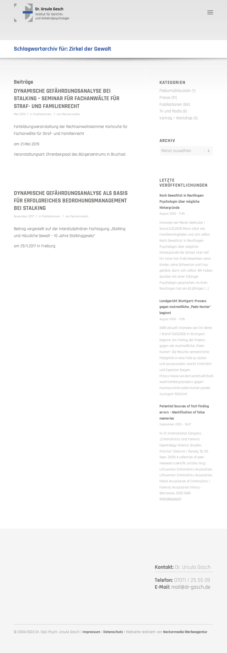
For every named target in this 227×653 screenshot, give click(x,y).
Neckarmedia (71, 114)
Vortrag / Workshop (175, 118)
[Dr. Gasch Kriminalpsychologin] (41, 12)
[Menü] (210, 12)
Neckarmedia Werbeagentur (185, 631)
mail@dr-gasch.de (190, 587)
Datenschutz (113, 631)
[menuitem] (210, 12)
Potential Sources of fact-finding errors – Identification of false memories (184, 412)
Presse (164, 97)
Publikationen (42, 114)
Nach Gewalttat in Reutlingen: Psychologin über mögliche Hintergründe (181, 201)
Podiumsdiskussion (175, 90)
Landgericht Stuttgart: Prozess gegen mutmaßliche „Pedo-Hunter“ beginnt (185, 307)
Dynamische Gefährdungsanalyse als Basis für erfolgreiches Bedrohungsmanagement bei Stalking (71, 200)
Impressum (91, 631)
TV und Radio (170, 111)
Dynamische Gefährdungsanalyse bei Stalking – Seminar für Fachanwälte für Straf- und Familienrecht (66, 98)
